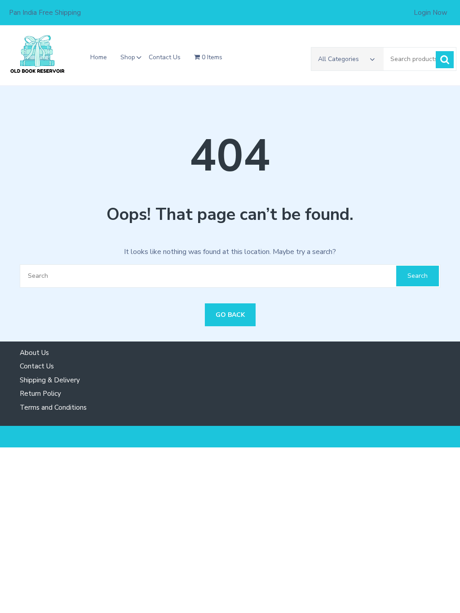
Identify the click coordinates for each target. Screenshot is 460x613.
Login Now (430, 12)
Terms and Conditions (53, 407)
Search (445, 59)
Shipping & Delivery (50, 380)
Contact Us (165, 57)
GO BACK (230, 315)
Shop (127, 57)
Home (98, 57)
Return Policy (40, 393)
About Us (34, 352)
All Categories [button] (338, 59)
